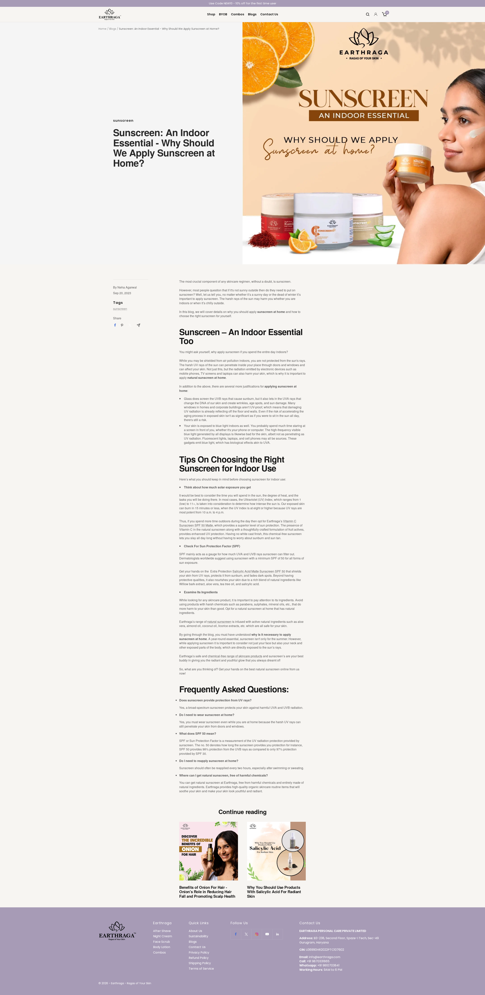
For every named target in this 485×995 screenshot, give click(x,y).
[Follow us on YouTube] (267, 934)
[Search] (367, 14)
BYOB (223, 14)
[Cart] (384, 14)
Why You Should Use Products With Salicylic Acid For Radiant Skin (274, 891)
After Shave (162, 931)
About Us (195, 931)
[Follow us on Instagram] (256, 934)
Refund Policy (199, 958)
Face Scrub (161, 942)
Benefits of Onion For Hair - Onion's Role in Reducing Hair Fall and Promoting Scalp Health (207, 891)
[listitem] (115, 325)
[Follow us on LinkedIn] (277, 934)
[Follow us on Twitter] (246, 934)
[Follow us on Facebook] (236, 934)
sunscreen (123, 121)
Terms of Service (201, 969)
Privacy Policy (199, 953)
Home (102, 29)
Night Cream (162, 936)
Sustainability (198, 936)
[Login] (375, 14)
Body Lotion (161, 947)
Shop (211, 14)
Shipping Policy (200, 963)
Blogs (252, 14)
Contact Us (269, 14)
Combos (237, 14)
